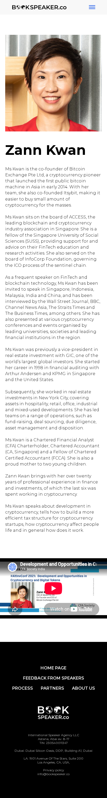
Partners (52, 688)
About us (83, 688)
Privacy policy (53, 770)
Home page (53, 668)
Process (22, 688)
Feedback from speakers (53, 678)
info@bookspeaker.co (53, 774)
